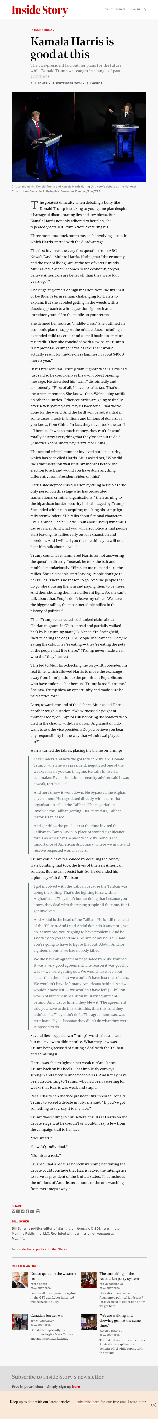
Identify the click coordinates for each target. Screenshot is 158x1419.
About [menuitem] (109, 9)
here (76, 1386)
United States (57, 1249)
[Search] (145, 15)
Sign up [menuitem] (135, 9)
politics (41, 1249)
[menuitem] (144, 9)
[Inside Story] (42, 11)
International (42, 29)
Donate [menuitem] (120, 9)
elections (28, 1249)
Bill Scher (39, 83)
